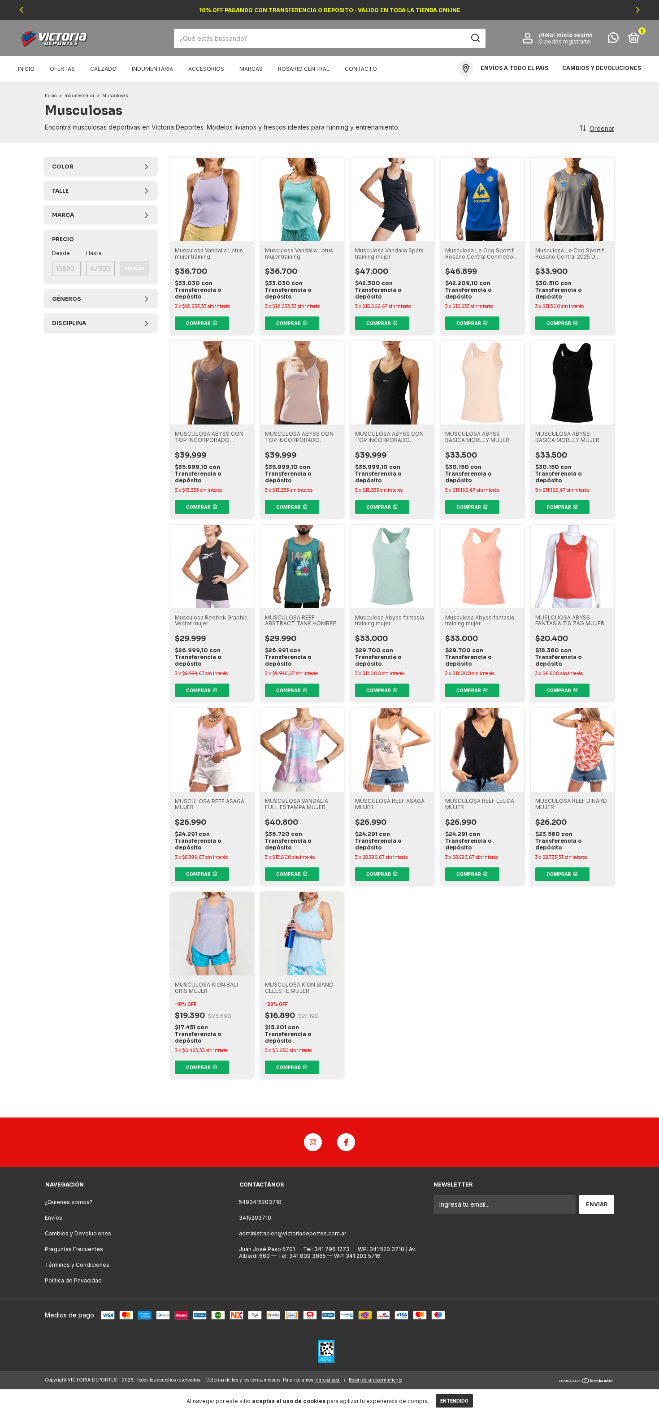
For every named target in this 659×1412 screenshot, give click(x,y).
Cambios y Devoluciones (78, 1233)
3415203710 (255, 1217)
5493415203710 (260, 1202)
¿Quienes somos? (68, 1202)
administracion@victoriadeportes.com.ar (292, 1233)
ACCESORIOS (206, 68)
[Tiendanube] (586, 1381)
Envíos (53, 1217)
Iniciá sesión (574, 34)
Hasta (93, 253)
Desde (61, 253)
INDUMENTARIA (152, 68)
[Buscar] (475, 38)
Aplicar (134, 268)
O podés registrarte (564, 41)
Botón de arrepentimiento (375, 1379)
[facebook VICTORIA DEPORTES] (346, 1142)
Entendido (454, 1400)
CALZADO (103, 68)
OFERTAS (62, 68)
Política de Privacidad (73, 1280)
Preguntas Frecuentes (74, 1249)
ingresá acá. (327, 1379)
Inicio (26, 68)
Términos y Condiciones (77, 1264)
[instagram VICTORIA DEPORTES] (313, 1142)
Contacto (361, 68)
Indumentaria (79, 95)
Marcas (251, 68)
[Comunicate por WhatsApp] (613, 40)
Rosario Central (304, 68)
